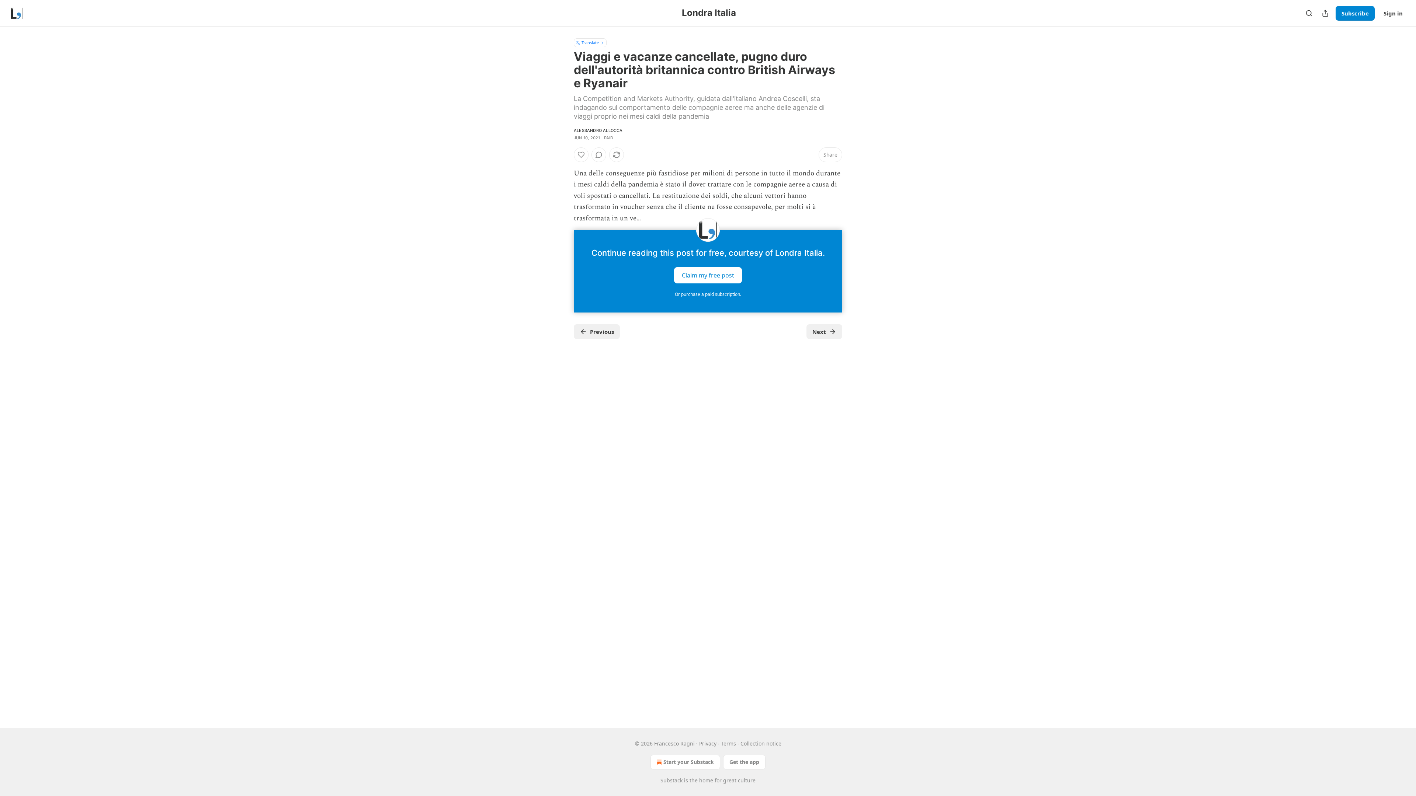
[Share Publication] (1325, 13)
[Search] (1309, 13)
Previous (602, 331)
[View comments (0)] (598, 154)
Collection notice (760, 743)
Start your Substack (688, 761)
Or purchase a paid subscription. (708, 294)
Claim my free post (708, 275)
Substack (671, 780)
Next (819, 331)
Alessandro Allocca (598, 130)
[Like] (581, 154)
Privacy (707, 743)
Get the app (744, 761)
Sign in (1393, 13)
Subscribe (1355, 13)
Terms (728, 743)
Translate (590, 42)
